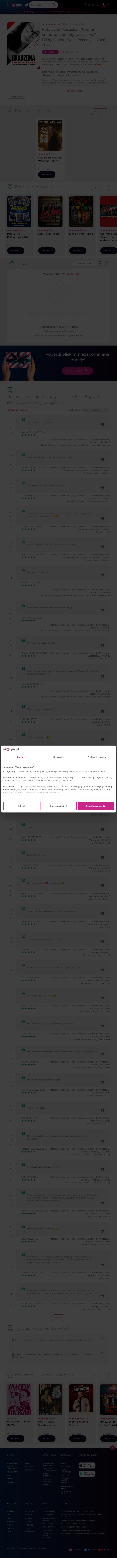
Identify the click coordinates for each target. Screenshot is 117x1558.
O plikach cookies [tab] (97, 757)
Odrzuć (21, 806)
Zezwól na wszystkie (95, 806)
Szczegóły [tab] (58, 757)
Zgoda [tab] (20, 757)
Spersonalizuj (57, 806)
